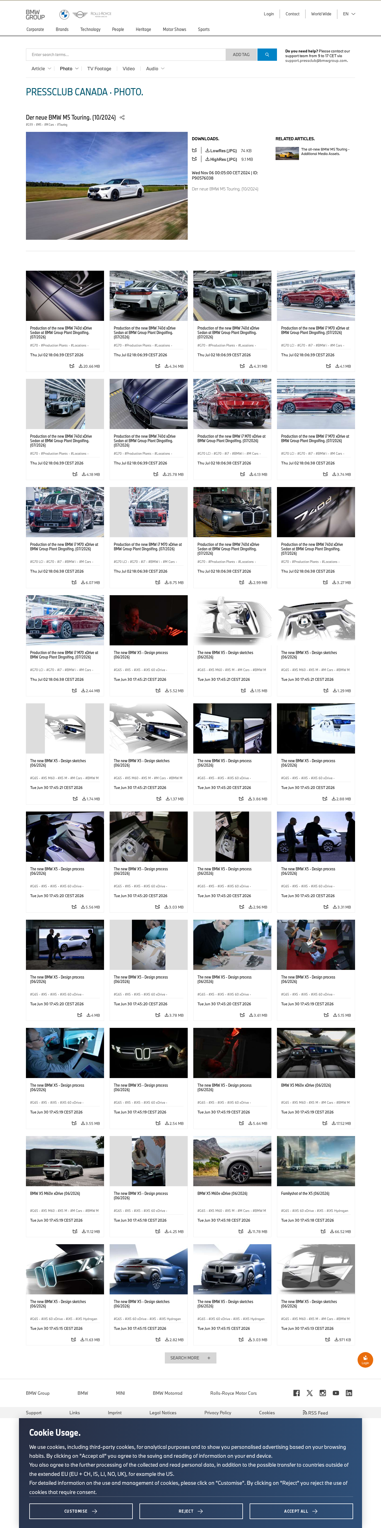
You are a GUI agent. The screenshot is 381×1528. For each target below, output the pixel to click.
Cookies (267, 1412)
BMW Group (38, 1393)
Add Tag (241, 54)
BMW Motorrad (167, 1393)
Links (74, 1412)
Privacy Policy (217, 1412)
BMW (83, 1393)
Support (34, 1412)
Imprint (115, 1412)
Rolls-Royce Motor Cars (233, 1393)
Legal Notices (163, 1412)
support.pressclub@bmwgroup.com (316, 60)
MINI (120, 1393)
